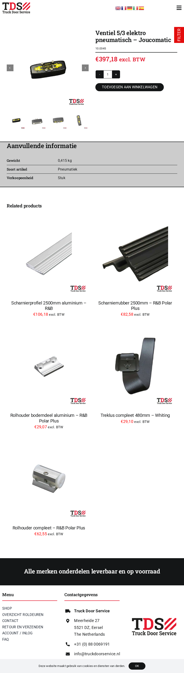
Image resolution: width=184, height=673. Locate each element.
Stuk (61, 178)
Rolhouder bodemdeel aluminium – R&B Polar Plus (48, 418)
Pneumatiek (67, 169)
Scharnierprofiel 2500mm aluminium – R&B (48, 305)
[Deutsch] (130, 7)
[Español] (142, 7)
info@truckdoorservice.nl (97, 653)
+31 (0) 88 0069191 (92, 644)
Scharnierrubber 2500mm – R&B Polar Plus (135, 305)
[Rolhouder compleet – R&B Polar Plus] (49, 479)
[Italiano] (136, 7)
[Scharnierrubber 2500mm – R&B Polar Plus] (135, 254)
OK (137, 666)
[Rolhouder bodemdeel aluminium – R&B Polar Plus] (49, 366)
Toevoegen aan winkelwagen (129, 87)
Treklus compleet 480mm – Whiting (135, 415)
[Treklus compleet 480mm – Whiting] (135, 366)
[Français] (124, 7)
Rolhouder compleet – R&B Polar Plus (49, 528)
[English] (118, 7)
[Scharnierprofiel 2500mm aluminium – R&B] (49, 254)
